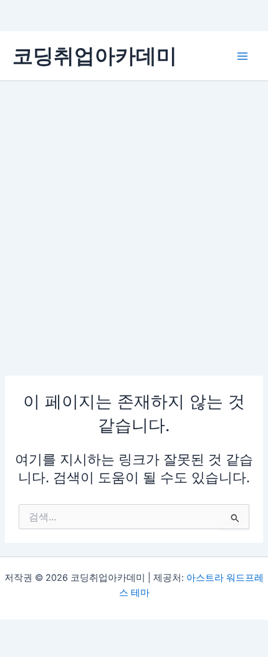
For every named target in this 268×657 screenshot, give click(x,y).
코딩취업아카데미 (94, 55)
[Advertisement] (134, 221)
